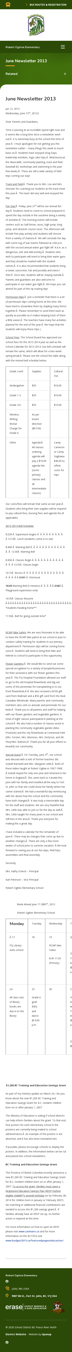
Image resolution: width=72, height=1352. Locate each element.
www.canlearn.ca (29, 1231)
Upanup (46, 1334)
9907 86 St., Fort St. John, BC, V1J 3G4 (34, 1296)
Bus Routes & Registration (47, 4)
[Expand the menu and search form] (62, 47)
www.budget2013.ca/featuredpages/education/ (34, 1240)
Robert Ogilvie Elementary (23, 47)
